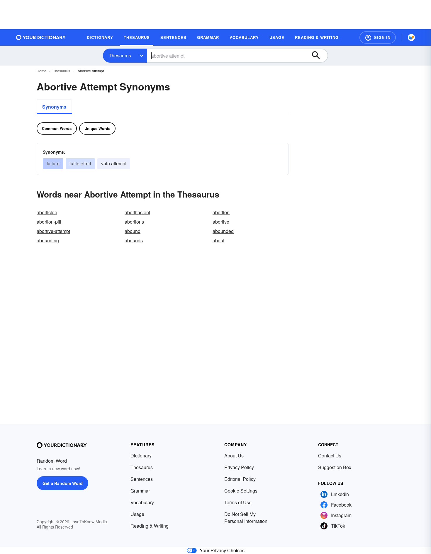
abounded (223, 231)
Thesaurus (120, 55)
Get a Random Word (63, 483)
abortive (221, 221)
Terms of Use (238, 502)
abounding (48, 240)
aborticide (47, 212)
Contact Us (329, 455)
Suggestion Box (334, 467)
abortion (221, 212)
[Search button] (319, 55)
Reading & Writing (149, 525)
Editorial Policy (240, 479)
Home (41, 70)
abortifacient (137, 212)
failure (53, 163)
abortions (134, 221)
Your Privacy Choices (222, 550)
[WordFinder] (411, 37)
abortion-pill (49, 221)
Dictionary (141, 455)
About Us (234, 455)
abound (132, 231)
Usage (137, 514)
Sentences (141, 479)
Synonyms (54, 106)
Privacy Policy (239, 467)
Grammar (140, 490)
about (218, 240)
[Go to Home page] (41, 37)
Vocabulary (142, 502)
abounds (134, 240)
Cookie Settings (240, 490)
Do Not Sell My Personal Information (245, 517)
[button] (377, 37)
